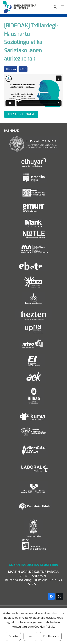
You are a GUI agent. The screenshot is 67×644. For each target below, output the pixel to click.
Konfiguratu (51, 636)
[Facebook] (51, 596)
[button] (55, 6)
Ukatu (30, 636)
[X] (59, 596)
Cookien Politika (44, 626)
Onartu (13, 636)
